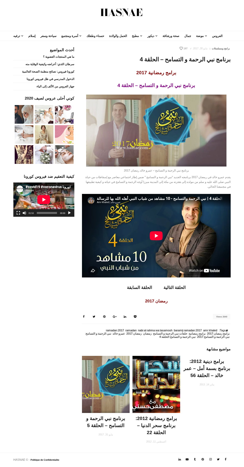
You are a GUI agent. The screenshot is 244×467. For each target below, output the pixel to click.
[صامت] (24, 213)
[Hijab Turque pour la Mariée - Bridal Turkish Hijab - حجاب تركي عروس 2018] (24, 114)
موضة (200, 35)
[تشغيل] (69, 213)
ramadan (130, 330)
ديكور (150, 35)
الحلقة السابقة (139, 287)
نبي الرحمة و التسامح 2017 (213, 337)
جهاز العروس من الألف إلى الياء (55, 86)
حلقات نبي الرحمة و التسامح (170, 334)
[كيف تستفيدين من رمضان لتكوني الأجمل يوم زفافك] (64, 134)
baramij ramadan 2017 (188, 330)
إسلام (31, 35)
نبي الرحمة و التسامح (98, 334)
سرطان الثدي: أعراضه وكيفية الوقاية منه (50, 64)
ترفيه (16, 35)
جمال (187, 35)
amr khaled (210, 330)
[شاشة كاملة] (18, 213)
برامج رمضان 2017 (218, 334)
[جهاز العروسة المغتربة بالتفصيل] (44, 114)
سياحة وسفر (48, 35)
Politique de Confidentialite (44, 460)
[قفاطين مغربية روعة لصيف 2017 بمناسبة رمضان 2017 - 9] (44, 134)
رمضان (147, 334)
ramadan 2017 (115, 330)
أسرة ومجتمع (69, 35)
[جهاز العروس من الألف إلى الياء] (64, 114)
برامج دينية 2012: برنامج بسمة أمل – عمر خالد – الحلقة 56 (207, 368)
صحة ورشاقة (171, 35)
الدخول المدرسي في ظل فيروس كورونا (50, 78)
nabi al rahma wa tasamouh (155, 330)
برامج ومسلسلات (221, 48)
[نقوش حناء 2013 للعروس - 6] (24, 154)
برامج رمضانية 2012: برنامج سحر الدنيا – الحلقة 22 (156, 425)
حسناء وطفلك (95, 35)
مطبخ (135, 35)
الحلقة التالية (175, 287)
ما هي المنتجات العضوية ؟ (58, 56)
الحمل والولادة (118, 35)
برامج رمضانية (197, 334)
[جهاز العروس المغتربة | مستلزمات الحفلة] (24, 134)
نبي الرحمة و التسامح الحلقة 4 (177, 337)
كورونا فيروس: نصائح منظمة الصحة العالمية (48, 71)
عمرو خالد (119, 334)
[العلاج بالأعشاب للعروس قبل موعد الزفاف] (64, 154)
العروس (217, 35)
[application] (43, 199)
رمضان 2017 (134, 334)
